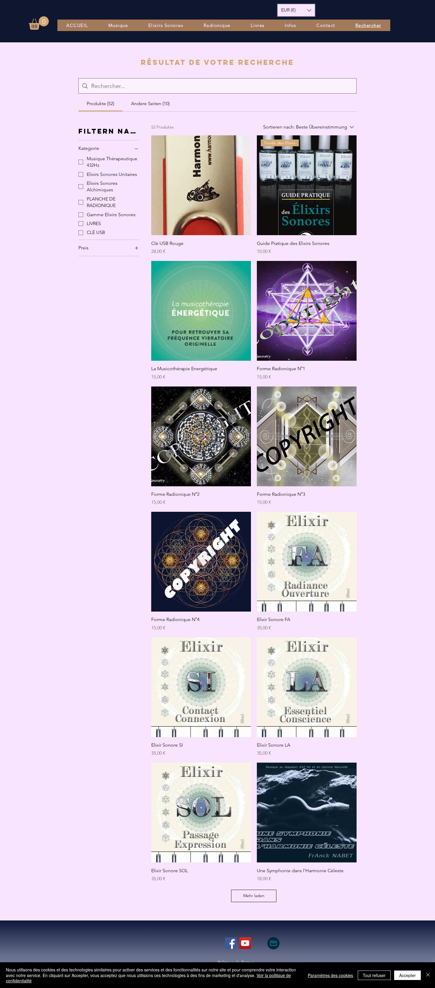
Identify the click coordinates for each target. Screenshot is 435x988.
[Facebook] (230, 943)
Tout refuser (374, 975)
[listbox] (296, 10)
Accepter (407, 975)
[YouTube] (245, 943)
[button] (39, 23)
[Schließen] (427, 975)
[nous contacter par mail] (273, 943)
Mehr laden (254, 895)
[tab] (100, 103)
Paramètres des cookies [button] (330, 975)
